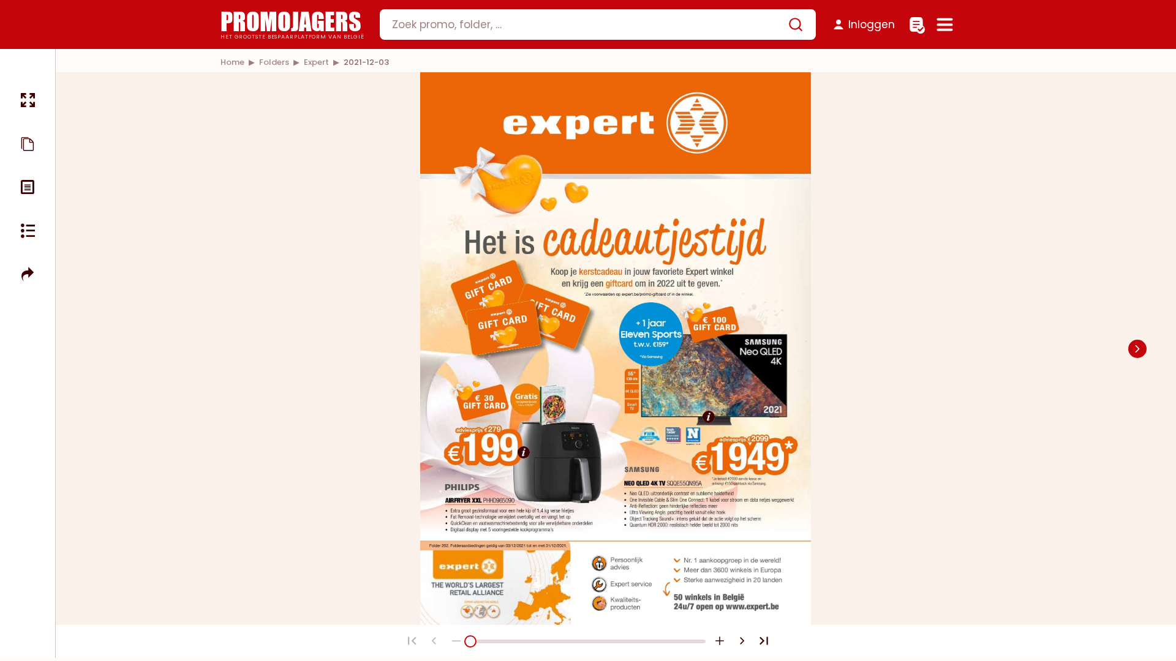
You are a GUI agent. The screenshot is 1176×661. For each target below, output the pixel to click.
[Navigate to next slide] (1137, 349)
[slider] (470, 641)
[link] (232, 62)
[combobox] (598, 24)
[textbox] (587, 24)
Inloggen (871, 24)
